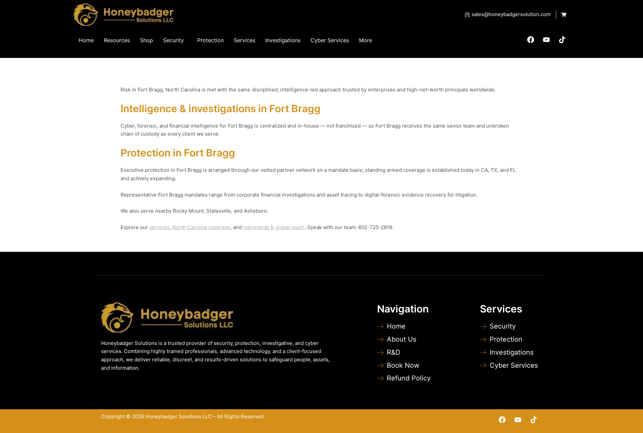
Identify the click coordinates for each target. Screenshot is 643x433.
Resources (117, 40)
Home (86, 40)
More (365, 40)
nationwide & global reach (273, 227)
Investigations (282, 40)
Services (244, 40)
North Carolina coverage (201, 227)
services (159, 227)
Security (173, 40)
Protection (210, 40)
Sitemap (379, 416)
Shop (146, 40)
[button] (175, 40)
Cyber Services (329, 40)
